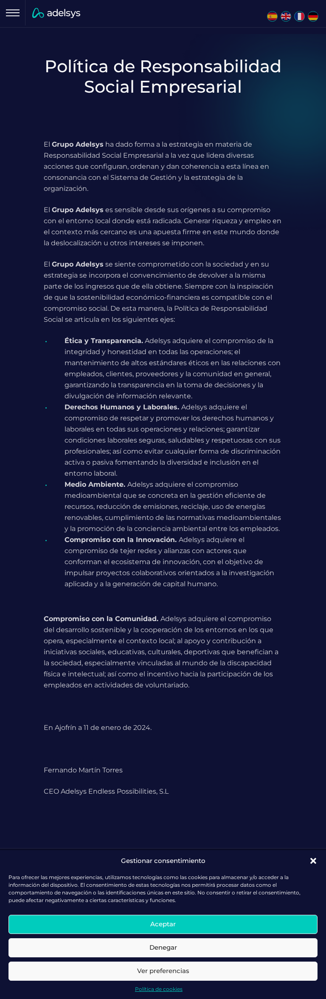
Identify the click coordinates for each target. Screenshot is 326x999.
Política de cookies (159, 989)
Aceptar (163, 924)
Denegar (163, 947)
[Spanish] (271, 15)
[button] (313, 861)
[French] (299, 15)
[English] (285, 15)
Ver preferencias (163, 971)
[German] (312, 15)
